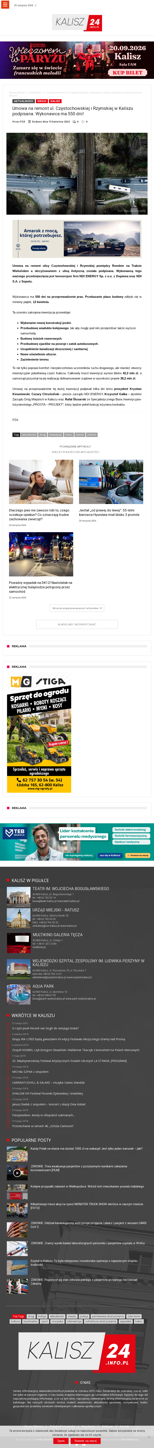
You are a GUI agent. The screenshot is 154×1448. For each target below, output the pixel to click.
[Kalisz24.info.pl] (77, 14)
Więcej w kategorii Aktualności (75, 451)
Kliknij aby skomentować (77, 624)
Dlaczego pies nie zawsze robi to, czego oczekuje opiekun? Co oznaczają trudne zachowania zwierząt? (39, 514)
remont (91, 434)
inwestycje (55, 434)
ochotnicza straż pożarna (100, 1321)
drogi (43, 434)
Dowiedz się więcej (86, 1440)
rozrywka (57, 1321)
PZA (22, 121)
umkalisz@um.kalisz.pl (46, 925)
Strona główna (17, 92)
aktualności (29, 434)
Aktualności (35, 92)
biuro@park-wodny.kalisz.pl (48, 998)
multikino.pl (39, 947)
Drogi (41, 101)
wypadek (125, 1321)
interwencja (74, 1321)
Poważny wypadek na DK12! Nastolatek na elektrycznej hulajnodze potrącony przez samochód (40, 587)
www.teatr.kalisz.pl (68, 901)
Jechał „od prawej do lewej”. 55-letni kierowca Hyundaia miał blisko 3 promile (109, 512)
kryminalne (30, 1321)
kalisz (68, 434)
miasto (80, 434)
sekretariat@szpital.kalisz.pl (49, 977)
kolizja (42, 1316)
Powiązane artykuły (75, 446)
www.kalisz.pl (68, 925)
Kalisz (55, 101)
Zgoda (61, 1440)
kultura (15, 1321)
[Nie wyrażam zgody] (149, 1437)
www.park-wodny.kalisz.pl (81, 998)
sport (44, 1321)
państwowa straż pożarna (108, 1316)
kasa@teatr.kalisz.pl (44, 901)
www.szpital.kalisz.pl (79, 977)
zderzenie (134, 1316)
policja (84, 1316)
